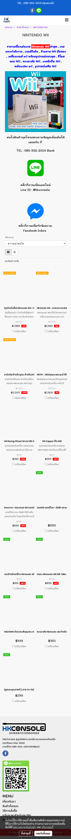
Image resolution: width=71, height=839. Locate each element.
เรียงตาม (10, 237)
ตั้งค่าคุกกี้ (26, 833)
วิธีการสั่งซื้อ (9, 810)
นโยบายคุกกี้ (47, 827)
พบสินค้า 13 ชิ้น (12, 261)
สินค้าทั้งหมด (10, 806)
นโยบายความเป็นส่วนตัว (24, 827)
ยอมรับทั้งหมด (43, 833)
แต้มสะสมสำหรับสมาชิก (16, 815)
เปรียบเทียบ (20, 331)
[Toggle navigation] (66, 20)
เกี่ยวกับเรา (9, 801)
